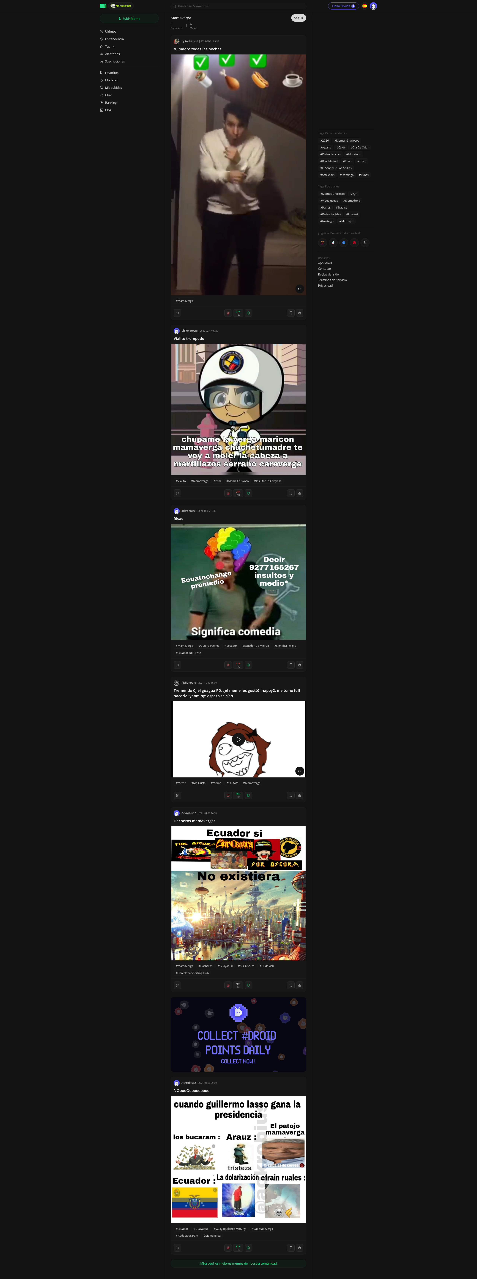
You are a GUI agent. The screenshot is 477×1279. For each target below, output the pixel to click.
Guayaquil (226, 966)
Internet (353, 214)
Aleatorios (112, 54)
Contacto (324, 269)
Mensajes (347, 221)
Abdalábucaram (188, 1235)
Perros (326, 207)
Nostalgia (328, 221)
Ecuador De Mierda (256, 645)
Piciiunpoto (188, 682)
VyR (354, 193)
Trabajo (342, 207)
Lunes (365, 175)
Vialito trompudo (189, 338)
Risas (178, 518)
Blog (108, 110)
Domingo (348, 175)
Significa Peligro (286, 645)
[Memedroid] (103, 6)
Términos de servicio (332, 280)
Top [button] (108, 46)
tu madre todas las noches (198, 48)
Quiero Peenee (209, 645)
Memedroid (352, 200)
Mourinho (354, 154)
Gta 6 (362, 161)
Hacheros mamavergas (195, 820)
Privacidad (325, 286)
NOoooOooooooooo (191, 1090)
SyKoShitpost (189, 41)
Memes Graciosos (347, 140)
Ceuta (348, 161)
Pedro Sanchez (331, 154)
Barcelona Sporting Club (193, 973)
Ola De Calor (360, 147)
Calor (341, 147)
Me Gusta (199, 783)
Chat (108, 95)
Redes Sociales (331, 214)
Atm (218, 481)
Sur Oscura (247, 966)
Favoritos (112, 73)
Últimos (110, 31)
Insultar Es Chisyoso (269, 481)
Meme (182, 783)
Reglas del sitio (328, 274)
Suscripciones (115, 61)
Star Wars (328, 175)
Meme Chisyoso (238, 481)
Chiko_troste (189, 330)
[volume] (299, 288)
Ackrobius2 (188, 813)
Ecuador (232, 645)
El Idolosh (267, 966)
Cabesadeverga (263, 1229)
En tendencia (114, 39)
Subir (131, 18)
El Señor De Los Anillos (337, 168)
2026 (325, 140)
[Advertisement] (346, 70)
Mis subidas (113, 87)
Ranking (111, 102)
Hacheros (206, 966)
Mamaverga (185, 301)
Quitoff (233, 783)
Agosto (326, 147)
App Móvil (325, 263)
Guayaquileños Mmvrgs (231, 1229)
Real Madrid (330, 161)
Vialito (182, 481)
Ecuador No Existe (189, 653)
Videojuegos (330, 200)
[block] (299, 313)
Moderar (111, 80)
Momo (217, 783)
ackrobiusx (188, 511)
